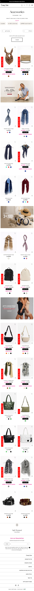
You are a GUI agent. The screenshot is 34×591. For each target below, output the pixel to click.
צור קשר (30, 578)
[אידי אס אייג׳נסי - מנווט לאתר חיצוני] (17, 589)
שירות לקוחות (28, 559)
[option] (27, 74)
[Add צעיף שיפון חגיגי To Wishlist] (15, 177)
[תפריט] (32, 5)
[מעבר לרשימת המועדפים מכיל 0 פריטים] (27, 5)
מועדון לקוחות (28, 563)
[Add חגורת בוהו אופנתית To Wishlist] (31, 492)
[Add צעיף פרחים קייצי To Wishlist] (31, 359)
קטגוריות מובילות (27, 581)
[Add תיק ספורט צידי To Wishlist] (31, 324)
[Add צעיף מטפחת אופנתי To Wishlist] (31, 142)
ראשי (20, 15)
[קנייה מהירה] (32, 65)
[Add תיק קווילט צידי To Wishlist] (31, 394)
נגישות (30, 566)
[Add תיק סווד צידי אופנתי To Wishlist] (31, 47)
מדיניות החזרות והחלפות (25, 570)
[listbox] (25, 74)
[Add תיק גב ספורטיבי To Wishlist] (31, 264)
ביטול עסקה (29, 574)
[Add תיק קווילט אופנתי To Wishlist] (15, 394)
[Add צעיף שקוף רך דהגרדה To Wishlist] (15, 359)
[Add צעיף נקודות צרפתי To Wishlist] (15, 142)
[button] (33, 1)
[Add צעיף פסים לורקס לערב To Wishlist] (15, 233)
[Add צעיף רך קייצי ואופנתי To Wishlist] (15, 107)
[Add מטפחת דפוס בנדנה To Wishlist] (15, 47)
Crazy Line (29, 555)
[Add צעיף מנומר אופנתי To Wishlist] (15, 457)
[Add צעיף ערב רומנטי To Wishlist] (31, 107)
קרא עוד (17, 20)
